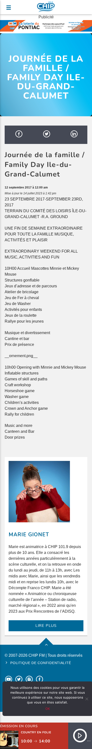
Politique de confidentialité (40, 663)
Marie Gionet (29, 534)
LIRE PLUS (46, 625)
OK (47, 709)
